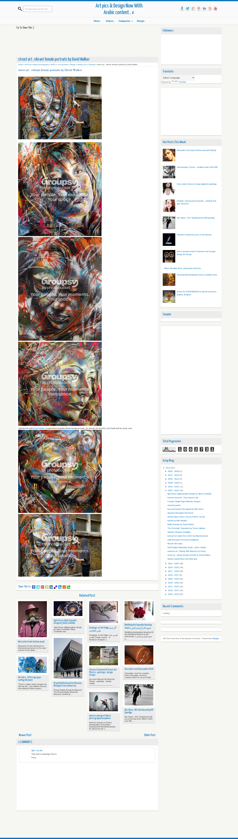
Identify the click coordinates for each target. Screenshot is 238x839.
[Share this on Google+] (42, 587)
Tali (32, 751)
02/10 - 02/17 (174, 590)
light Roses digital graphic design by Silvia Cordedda (65, 621)
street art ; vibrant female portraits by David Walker (188, 555)
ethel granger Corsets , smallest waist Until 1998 (197, 167)
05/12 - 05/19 (174, 475)
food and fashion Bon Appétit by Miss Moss (185, 509)
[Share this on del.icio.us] (55, 587)
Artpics (110, 21)
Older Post (150, 735)
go (193, 8)
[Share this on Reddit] (64, 587)
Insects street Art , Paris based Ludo (182, 498)
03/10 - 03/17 (174, 575)
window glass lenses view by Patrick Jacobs (186, 517)
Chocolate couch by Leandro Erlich (139, 669)
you (215, 8)
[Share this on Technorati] (68, 587)
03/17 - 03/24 (174, 571)
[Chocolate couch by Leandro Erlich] (139, 655)
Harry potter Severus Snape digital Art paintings (197, 184)
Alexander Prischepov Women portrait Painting (196, 150)
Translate (182, 82)
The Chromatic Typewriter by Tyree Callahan (186, 528)
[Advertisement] (79, 43)
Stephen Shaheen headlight (178, 532)
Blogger (216, 638)
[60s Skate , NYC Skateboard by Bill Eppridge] (139, 695)
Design (140, 21)
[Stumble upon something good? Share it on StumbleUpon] (46, 587)
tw (187, 8)
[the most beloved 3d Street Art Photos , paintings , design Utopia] (103, 656)
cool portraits (63, 64)
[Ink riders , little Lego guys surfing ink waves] (32, 665)
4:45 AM (39, 751)
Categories (124, 21)
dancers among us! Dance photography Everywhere (100, 717)
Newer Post (25, 735)
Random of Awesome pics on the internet (194, 235)
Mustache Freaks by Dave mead (31, 642)
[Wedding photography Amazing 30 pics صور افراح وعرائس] (139, 611)
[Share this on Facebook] (33, 587)
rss (210, 8)
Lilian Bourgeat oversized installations (183, 540)
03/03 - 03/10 (174, 579)
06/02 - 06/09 (174, 471)
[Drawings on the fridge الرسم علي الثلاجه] (103, 612)
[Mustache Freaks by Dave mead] (32, 619)
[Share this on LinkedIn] (60, 587)
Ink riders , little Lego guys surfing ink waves (29, 678)
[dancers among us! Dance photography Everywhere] (103, 701)
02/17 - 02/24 (174, 587)
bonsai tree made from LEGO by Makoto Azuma (187, 536)
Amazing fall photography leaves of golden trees (197, 275)
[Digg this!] (51, 587)
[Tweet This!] (38, 587)
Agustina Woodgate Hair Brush (180, 513)
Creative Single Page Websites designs (184, 501)
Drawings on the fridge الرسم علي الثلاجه (102, 629)
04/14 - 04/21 (174, 487)
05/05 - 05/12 (174, 479)
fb (182, 8)
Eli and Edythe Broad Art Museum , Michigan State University (68, 684)
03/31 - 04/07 (174, 564)
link (204, 8)
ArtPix (53, 64)
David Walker (39, 428)
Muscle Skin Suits (174, 544)
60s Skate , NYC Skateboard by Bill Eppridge (139, 711)
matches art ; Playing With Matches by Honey (186, 551)
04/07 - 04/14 (174, 490)
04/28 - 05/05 (174, 483)
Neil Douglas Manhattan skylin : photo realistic (186, 547)
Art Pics (28, 64)
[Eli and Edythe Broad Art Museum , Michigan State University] (68, 658)
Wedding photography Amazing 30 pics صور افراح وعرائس (138, 626)
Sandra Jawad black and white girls (182, 559)
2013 (168, 468)
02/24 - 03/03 (174, 583)
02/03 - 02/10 (174, 594)
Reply (33, 757)
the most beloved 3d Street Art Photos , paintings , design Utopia (103, 672)
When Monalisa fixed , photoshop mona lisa (182, 268)
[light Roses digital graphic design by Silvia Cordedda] (68, 608)
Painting (92, 64)
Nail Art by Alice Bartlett (177, 521)
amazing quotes (174, 505)
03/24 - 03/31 (174, 567)
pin (199, 8)
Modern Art (82, 64)
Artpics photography (41, 64)
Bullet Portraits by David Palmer (180, 524)
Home (97, 21)
